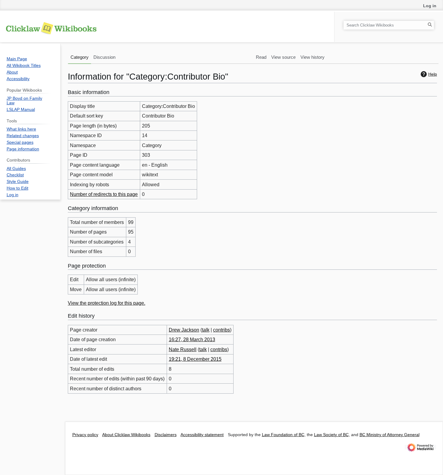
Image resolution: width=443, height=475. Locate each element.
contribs (221, 329)
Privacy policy (85, 435)
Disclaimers (166, 435)
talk (205, 329)
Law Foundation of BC (283, 435)
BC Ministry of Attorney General (389, 435)
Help (432, 74)
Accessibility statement (202, 435)
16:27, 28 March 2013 (192, 339)
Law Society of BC (331, 435)
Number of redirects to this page (104, 194)
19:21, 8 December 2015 (195, 359)
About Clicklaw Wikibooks (126, 435)
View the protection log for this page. (106, 303)
